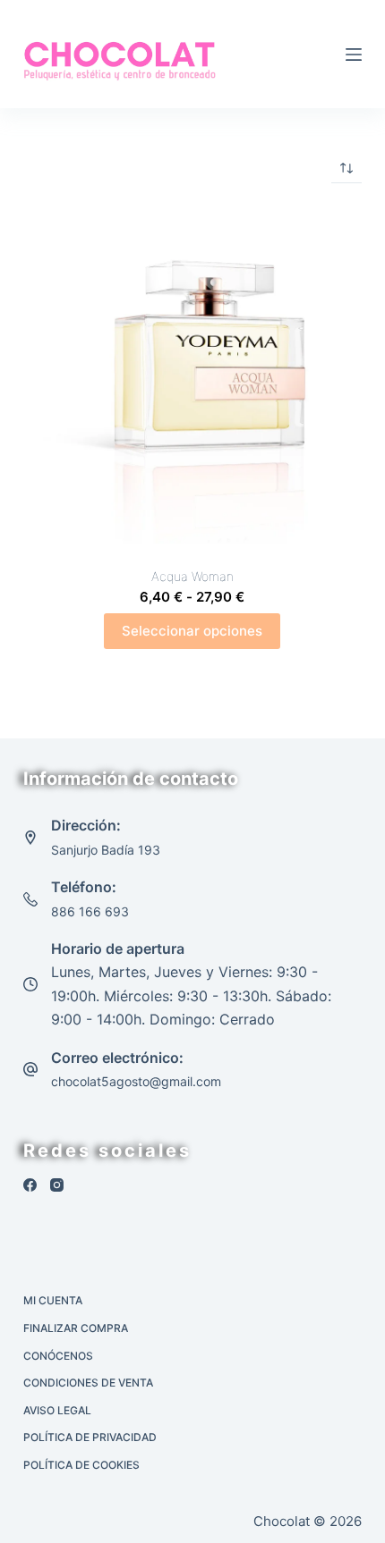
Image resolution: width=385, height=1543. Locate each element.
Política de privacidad (90, 1437)
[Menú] (354, 54)
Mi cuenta (52, 1300)
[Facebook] (30, 1185)
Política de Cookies (81, 1464)
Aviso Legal (57, 1410)
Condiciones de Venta (88, 1382)
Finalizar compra (75, 1328)
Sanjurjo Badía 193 (105, 849)
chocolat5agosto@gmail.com (136, 1081)
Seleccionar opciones (192, 630)
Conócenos (58, 1355)
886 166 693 (90, 911)
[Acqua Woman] (192, 375)
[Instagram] (57, 1185)
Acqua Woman (192, 576)
